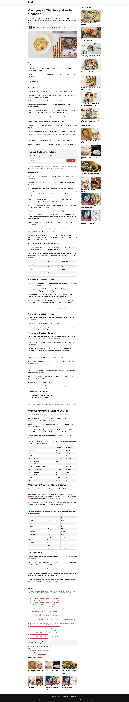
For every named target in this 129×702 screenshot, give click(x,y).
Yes (41, 642)
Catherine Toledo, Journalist (44, 27)
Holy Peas (32, 2)
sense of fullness (39, 372)
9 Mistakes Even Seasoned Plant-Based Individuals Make (69, 672)
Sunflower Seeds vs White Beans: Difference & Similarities (69, 687)
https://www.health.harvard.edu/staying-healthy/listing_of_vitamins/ (43, 606)
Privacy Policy (65, 696)
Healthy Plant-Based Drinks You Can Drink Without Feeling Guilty (90, 104)
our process (36, 593)
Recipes (99, 2)
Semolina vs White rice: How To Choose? (51, 671)
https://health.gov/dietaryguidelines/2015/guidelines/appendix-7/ (42, 611)
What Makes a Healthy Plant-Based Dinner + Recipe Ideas (90, 88)
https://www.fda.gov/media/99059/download (38, 638)
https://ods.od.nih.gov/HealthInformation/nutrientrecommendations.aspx (44, 626)
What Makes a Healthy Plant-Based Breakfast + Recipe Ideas (90, 55)
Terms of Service (73, 696)
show (37, 81)
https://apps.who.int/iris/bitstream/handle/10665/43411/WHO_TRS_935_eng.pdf (46, 630)
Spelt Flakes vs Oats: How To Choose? (35, 686)
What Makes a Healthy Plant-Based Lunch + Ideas (90, 72)
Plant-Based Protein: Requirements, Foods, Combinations (90, 39)
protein (73, 63)
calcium (44, 494)
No (45, 642)
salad (66, 573)
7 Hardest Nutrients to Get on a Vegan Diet (89, 23)
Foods (88, 2)
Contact (59, 696)
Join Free (70, 160)
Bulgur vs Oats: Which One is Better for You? (35, 671)
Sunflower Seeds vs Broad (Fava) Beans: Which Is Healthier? (52, 687)
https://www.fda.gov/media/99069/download (38, 634)
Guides (93, 2)
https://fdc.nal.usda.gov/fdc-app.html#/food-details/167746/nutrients (43, 598)
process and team (42, 654)
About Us (54, 696)
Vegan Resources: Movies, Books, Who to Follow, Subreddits (90, 120)
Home (84, 2)
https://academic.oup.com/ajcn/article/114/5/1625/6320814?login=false (44, 615)
